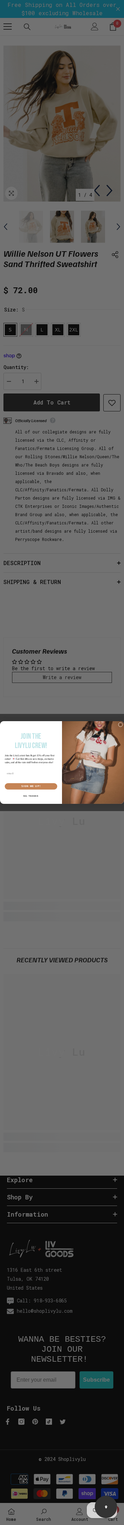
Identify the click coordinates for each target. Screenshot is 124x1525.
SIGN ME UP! (31, 786)
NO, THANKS (31, 796)
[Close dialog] (120, 725)
